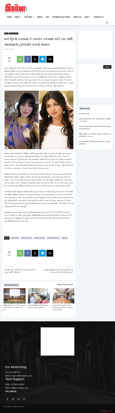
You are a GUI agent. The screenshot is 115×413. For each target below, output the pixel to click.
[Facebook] (27, 59)
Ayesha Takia (15, 238)
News (10, 29)
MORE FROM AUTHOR (65, 285)
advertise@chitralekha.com (21, 376)
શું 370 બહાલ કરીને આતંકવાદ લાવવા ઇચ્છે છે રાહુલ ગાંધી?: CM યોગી (20, 271)
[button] (107, 22)
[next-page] (8, 314)
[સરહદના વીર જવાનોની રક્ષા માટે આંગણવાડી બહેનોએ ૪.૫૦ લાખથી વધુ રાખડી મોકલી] (63, 295)
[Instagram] (13, 399)
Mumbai (64, 238)
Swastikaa (109, 411)
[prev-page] (5, 314)
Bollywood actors (27, 238)
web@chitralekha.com (19, 388)
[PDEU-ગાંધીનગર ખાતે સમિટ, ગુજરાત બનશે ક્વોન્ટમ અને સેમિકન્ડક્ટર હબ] (15, 295)
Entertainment (18, 29)
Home (4, 29)
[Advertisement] (57, 8)
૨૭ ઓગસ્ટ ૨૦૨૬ (84, 114)
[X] (35, 59)
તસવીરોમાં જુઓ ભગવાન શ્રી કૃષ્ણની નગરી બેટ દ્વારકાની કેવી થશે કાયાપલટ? (58, 271)
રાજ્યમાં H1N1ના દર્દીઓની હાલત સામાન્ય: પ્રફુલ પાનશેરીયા (94, 143)
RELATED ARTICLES (11, 285)
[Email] (49, 59)
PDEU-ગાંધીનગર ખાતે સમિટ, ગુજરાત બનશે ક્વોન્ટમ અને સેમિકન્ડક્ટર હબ (14, 307)
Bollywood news (39, 238)
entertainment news (53, 238)
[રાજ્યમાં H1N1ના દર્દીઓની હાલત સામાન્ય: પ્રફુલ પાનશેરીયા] (39, 295)
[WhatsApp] (20, 59)
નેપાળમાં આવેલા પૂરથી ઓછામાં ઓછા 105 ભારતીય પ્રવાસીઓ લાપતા (95, 127)
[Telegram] (42, 59)
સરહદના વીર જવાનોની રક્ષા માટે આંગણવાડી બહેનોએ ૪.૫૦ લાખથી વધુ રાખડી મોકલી (62, 307)
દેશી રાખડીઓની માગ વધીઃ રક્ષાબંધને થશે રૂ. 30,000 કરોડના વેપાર (95, 120)
